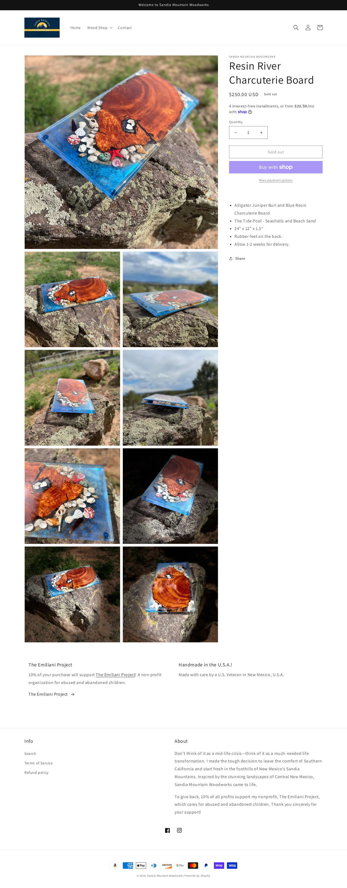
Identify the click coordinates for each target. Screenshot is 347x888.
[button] (99, 27)
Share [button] (240, 258)
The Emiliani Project (115, 674)
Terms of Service (38, 763)
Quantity (236, 122)
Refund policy (36, 772)
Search (30, 753)
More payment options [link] (276, 180)
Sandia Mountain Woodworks (165, 875)
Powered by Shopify (197, 875)
